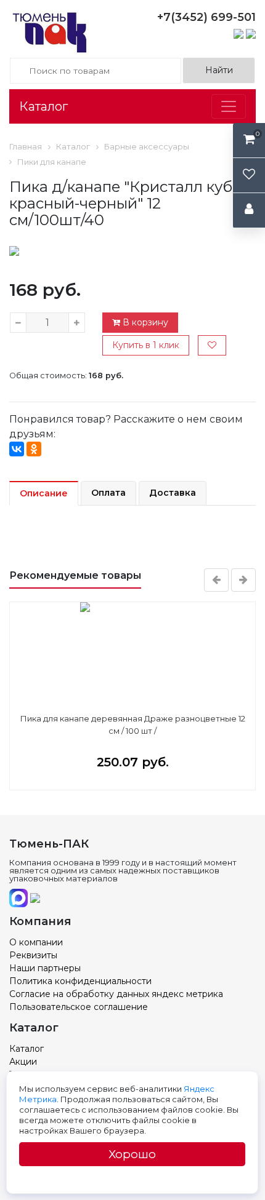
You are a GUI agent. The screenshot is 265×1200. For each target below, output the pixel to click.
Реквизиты (33, 955)
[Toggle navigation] (228, 106)
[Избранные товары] (249, 175)
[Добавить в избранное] (212, 345)
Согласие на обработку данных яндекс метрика (116, 993)
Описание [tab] (44, 493)
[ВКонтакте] (16, 449)
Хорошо (132, 1154)
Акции (23, 1061)
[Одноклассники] (33, 449)
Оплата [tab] (108, 492)
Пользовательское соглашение (78, 1006)
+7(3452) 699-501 (206, 17)
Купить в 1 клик (145, 345)
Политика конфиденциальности (80, 981)
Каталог (43, 106)
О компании (36, 942)
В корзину (144, 322)
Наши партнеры (45, 968)
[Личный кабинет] (249, 210)
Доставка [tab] (172, 492)
